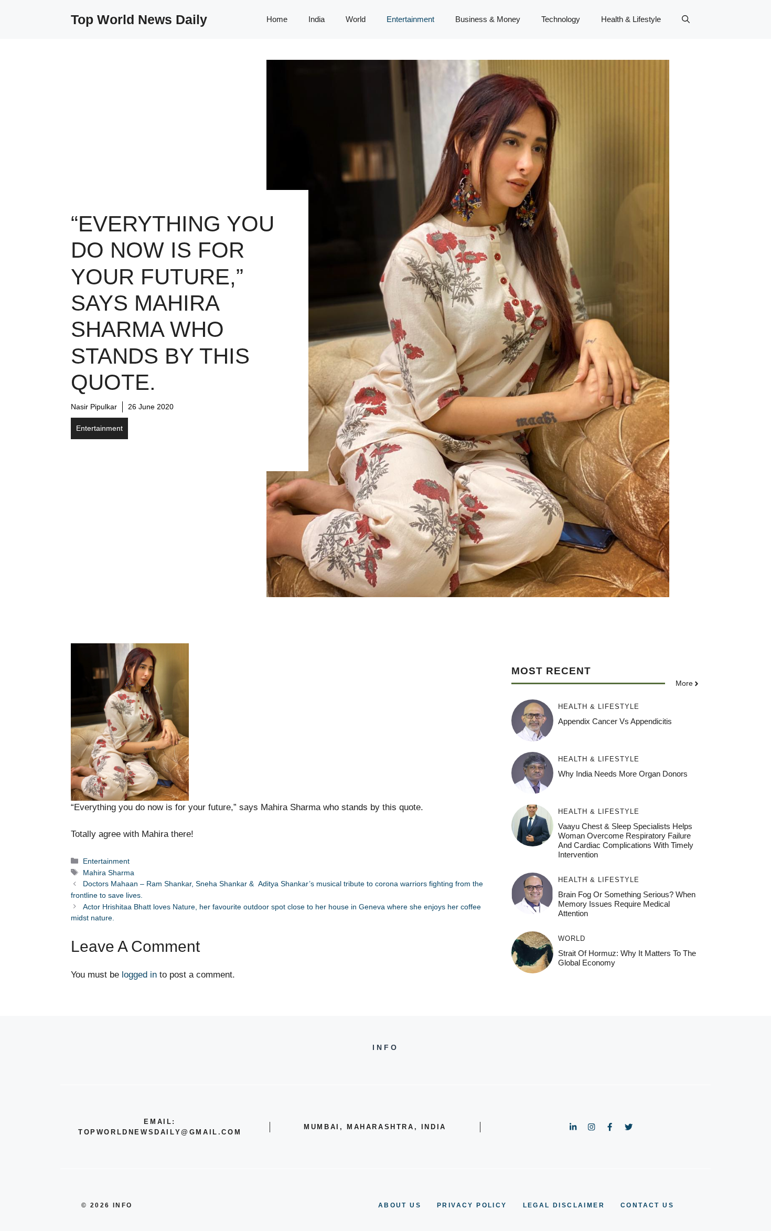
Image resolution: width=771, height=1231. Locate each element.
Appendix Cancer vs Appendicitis (615, 721)
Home (276, 19)
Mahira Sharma (108, 872)
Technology (560, 19)
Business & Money (487, 19)
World (356, 19)
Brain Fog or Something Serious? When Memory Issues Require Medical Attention (626, 904)
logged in (139, 975)
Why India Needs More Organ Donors (623, 773)
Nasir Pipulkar (94, 406)
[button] (685, 19)
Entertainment (410, 19)
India (316, 19)
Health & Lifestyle (631, 19)
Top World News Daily (139, 19)
